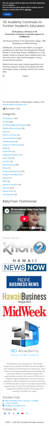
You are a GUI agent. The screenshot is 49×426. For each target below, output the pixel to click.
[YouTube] (22, 413)
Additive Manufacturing (12, 128)
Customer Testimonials (12, 145)
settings (28, 10)
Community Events (10, 138)
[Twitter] (9, 413)
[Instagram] (13, 413)
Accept (7, 14)
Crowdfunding (8, 141)
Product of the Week (11, 174)
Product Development (11, 171)
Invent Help (7, 158)
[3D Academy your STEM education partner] (24, 340)
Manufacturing (8, 164)
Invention (6, 161)
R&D (4, 181)
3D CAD (6, 121)
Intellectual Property (10, 154)
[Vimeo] (27, 413)
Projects (6, 178)
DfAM (5, 148)
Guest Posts (7, 151)
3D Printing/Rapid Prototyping (14, 125)
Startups (6, 188)
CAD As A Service (10, 135)
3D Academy (8, 118)
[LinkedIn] (18, 413)
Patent (5, 168)
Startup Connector (10, 184)
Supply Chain (8, 191)
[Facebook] (5, 413)
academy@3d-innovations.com (15, 104)
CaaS (5, 131)
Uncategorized (8, 194)
